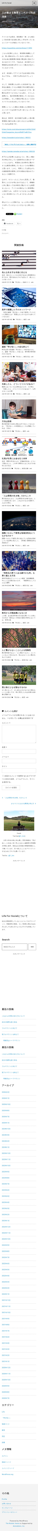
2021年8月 (6, 1325)
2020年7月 (6, 1398)
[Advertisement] (19, 889)
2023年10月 (6, 1166)
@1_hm (22, 836)
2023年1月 (6, 1221)
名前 (4, 747)
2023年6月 (6, 1190)
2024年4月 (6, 1135)
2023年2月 (6, 1214)
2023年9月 (6, 1172)
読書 (27, 468)
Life (3, 1412)
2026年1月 (6, 1098)
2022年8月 (6, 1251)
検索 (32, 947)
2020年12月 (6, 1368)
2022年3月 (6, 1282)
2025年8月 (6, 1110)
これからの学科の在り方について (13, 1016)
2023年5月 (6, 1196)
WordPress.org (7, 1474)
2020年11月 (6, 1374)
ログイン (5, 1456)
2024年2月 (6, 1141)
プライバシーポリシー (9, 1512)
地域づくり (26, 282)
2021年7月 (6, 1331)
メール (5, 757)
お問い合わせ (6, 1503)
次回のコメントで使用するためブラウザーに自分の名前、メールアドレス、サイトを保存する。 (19, 779)
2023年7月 (6, 1184)
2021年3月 (6, 1349)
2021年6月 (6, 1337)
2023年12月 (6, 1153)
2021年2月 (6, 1355)
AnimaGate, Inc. (19, 1526)
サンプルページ (7, 1508)
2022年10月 (6, 1239)
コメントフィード (8, 1468)
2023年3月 (6, 1208)
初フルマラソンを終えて (10, 1034)
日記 (28, 356)
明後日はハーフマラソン (11, 1040)
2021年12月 (6, 1300)
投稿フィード (6, 1462)
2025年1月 (6, 1123)
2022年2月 (6, 1288)
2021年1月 (6, 1361)
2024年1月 (6, 1147)
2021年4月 (6, 1343)
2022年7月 (6, 1257)
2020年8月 (6, 1392)
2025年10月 (6, 1104)
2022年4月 (6, 1276)
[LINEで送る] (15, 214)
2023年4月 (6, 1202)
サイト (4, 766)
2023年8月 (6, 1178)
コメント (6, 723)
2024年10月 (6, 1129)
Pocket (19, 214)
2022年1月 (6, 1294)
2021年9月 (6, 1319)
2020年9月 (6, 1386)
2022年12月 (6, 1227)
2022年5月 (6, 1270)
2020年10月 (6, 1380)
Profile (4, 1499)
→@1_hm (10, 855)
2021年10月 (6, 1312)
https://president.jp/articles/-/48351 (16, 138)
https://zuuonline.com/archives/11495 (17, 48)
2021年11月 (6, 1306)
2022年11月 (6, 1233)
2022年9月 (6, 1245)
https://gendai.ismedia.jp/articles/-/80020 (18, 151)
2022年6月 (6, 1263)
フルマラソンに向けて (9, 1028)
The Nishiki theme (13, 1523)
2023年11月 (6, 1159)
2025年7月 (6, 1117)
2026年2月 (6, 1092)
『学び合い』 (18, 282)
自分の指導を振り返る (9, 1022)
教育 (25, 319)
